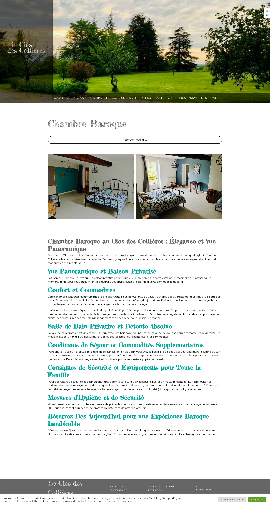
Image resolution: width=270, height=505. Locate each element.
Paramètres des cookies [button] (232, 499)
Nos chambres (99, 98)
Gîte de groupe (77, 98)
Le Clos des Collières (65, 488)
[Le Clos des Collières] (26, 46)
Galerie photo (176, 98)
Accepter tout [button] (257, 499)
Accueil (59, 98)
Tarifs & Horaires (152, 98)
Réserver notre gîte (135, 139)
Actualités (196, 98)
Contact (210, 98)
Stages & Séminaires (125, 98)
